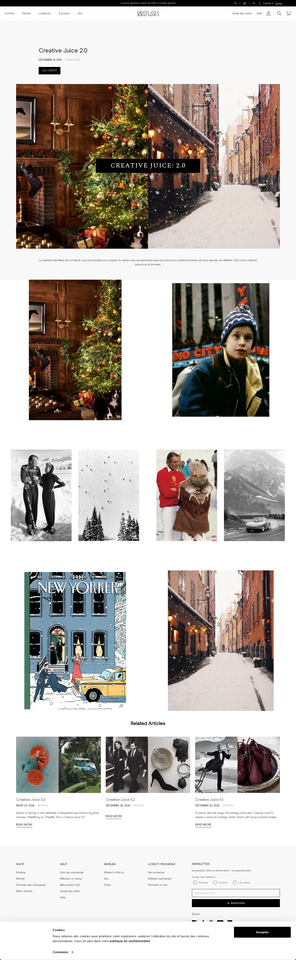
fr (244, 3)
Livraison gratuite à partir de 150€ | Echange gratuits (148, 3)
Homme (9, 13)
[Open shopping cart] (288, 13)
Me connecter (156, 872)
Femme (26, 13)
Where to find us (114, 872)
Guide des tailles (242, 13)
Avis (80, 13)
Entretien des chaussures (31, 885)
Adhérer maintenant (160, 879)
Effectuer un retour (71, 879)
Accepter (262, 932)
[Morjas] (148, 13)
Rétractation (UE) (70, 885)
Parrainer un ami (157, 885)
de (254, 3)
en (235, 3)
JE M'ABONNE (236, 903)
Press (107, 885)
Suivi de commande (71, 872)
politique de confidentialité (130, 941)
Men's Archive (24, 891)
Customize (60, 952)
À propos (64, 13)
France (278, 3)
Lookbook (45, 13)
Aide (259, 13)
